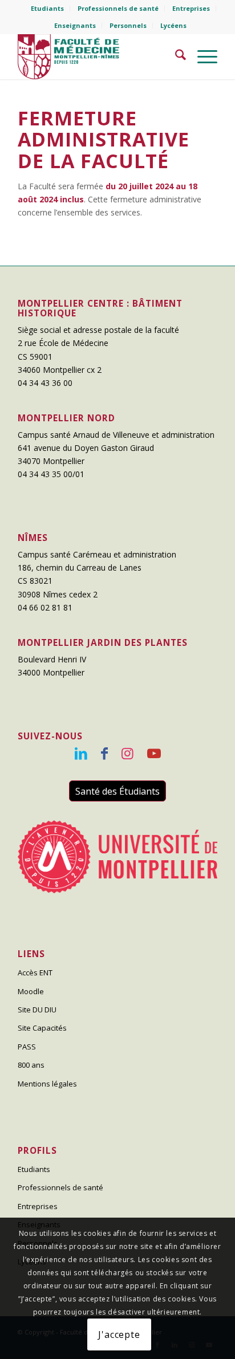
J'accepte (119, 1334)
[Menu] (201, 56)
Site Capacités (42, 1028)
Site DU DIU (37, 1009)
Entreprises (191, 8)
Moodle (31, 991)
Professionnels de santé (118, 8)
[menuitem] (47, 8)
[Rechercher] (175, 56)
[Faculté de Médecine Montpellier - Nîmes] (97, 56)
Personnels (128, 25)
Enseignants (75, 25)
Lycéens (173, 25)
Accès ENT (35, 972)
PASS (27, 1046)
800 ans (31, 1065)
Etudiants (47, 8)
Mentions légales (47, 1084)
